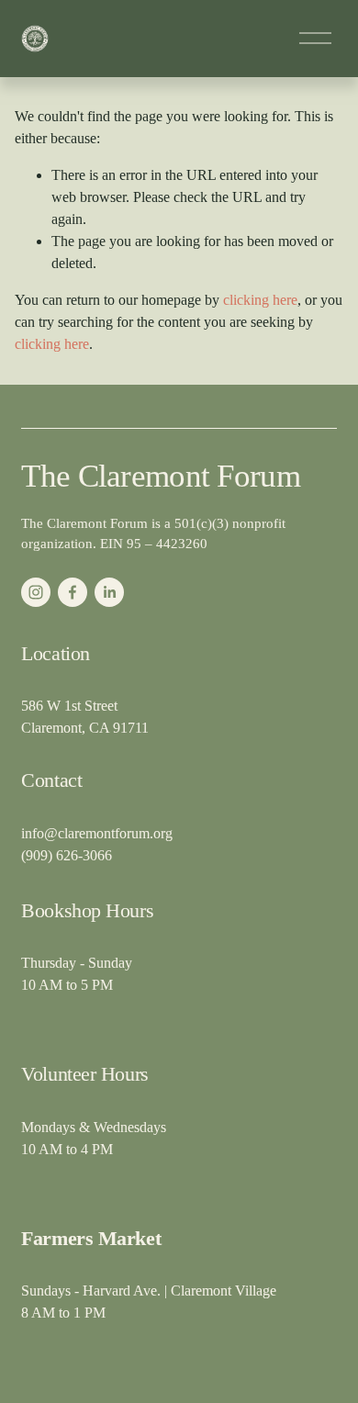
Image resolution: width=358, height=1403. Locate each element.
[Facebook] (72, 592)
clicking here (260, 300)
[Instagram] (35, 592)
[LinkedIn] (109, 592)
